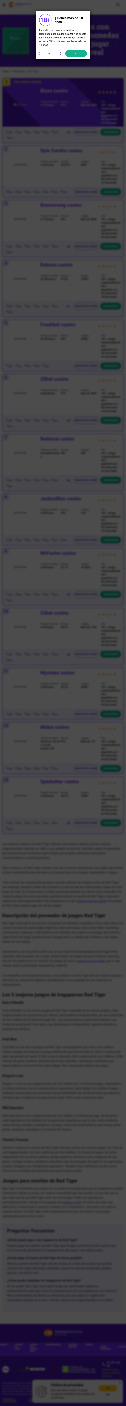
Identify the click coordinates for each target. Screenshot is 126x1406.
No (49, 53)
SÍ (76, 53)
